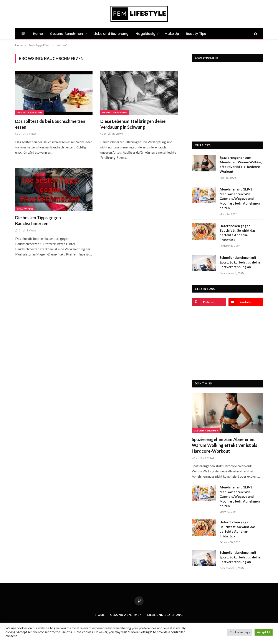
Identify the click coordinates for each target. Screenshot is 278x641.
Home (38, 33)
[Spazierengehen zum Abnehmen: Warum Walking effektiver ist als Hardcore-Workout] (204, 163)
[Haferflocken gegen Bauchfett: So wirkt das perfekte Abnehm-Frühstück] (204, 231)
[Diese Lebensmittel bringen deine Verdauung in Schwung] (139, 93)
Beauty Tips (196, 33)
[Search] (255, 34)
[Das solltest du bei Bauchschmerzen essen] (54, 93)
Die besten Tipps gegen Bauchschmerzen (38, 220)
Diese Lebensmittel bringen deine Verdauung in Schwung (132, 124)
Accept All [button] (263, 632)
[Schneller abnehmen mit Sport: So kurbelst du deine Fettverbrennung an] (204, 263)
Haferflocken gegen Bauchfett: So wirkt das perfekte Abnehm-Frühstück (237, 233)
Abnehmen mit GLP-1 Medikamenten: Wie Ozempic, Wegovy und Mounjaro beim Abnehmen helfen (240, 198)
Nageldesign (147, 33)
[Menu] (23, 34)
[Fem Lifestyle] (139, 14)
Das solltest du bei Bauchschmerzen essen (50, 124)
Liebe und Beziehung (111, 33)
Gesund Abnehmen (66, 33)
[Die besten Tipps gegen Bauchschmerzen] (54, 189)
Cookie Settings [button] (240, 632)
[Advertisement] (227, 95)
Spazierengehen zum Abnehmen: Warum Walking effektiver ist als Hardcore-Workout (241, 164)
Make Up (172, 33)
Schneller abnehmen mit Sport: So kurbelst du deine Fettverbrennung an (240, 262)
